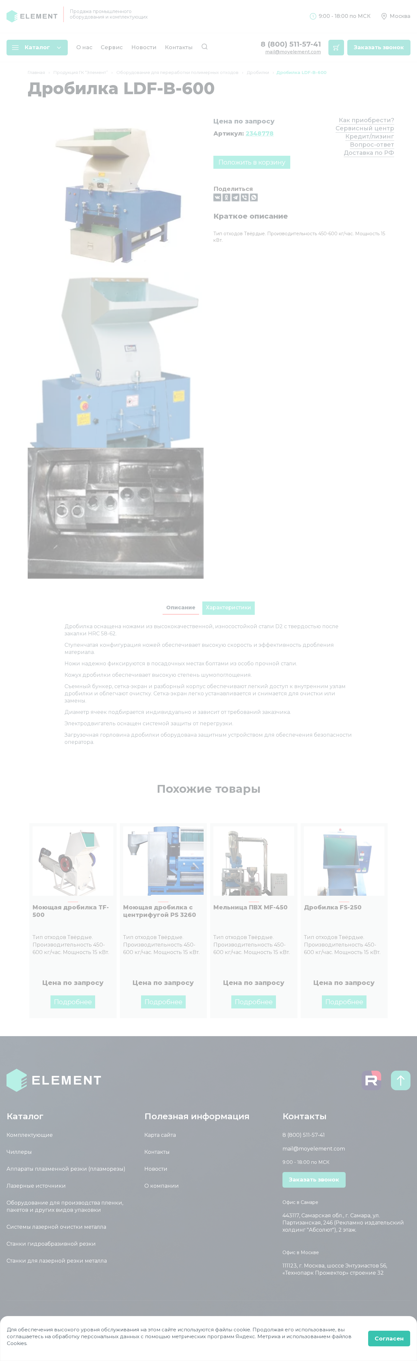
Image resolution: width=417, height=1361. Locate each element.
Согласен (389, 1338)
